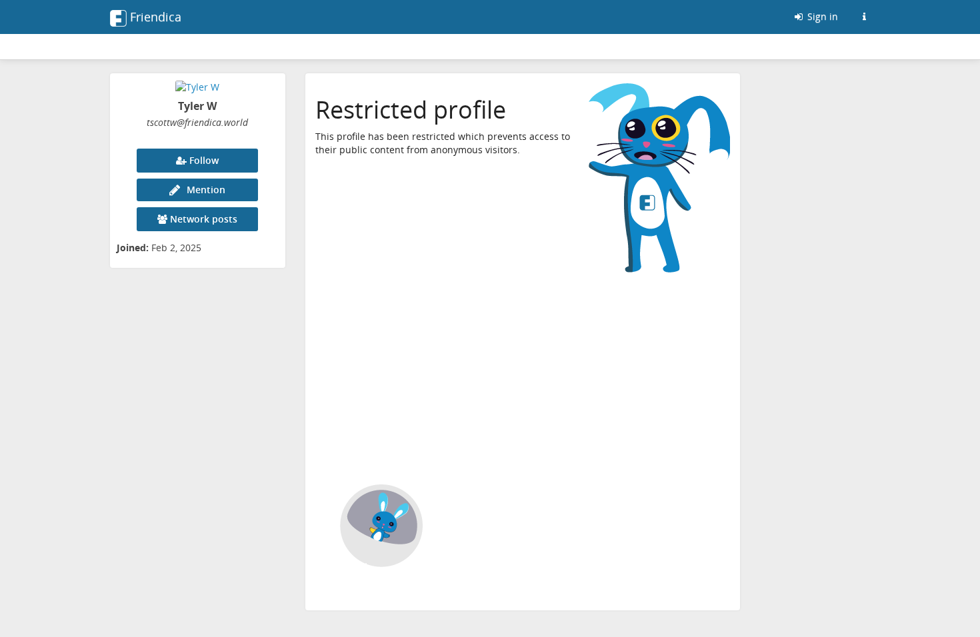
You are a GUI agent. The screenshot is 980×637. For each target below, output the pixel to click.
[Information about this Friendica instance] (864, 16)
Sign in (821, 16)
